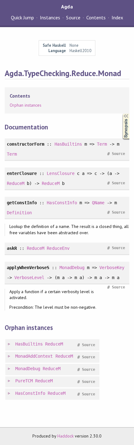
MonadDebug (72, 267)
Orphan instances (25, 105)
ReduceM (15, 183)
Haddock (65, 436)
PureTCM (24, 380)
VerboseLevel (29, 277)
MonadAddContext (34, 356)
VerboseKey (111, 267)
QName (98, 202)
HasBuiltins (68, 144)
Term (102, 144)
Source (73, 17)
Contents (96, 17)
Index (117, 17)
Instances (50, 17)
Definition (19, 212)
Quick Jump (22, 17)
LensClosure (60, 173)
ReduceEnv (58, 248)
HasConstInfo (62, 202)
